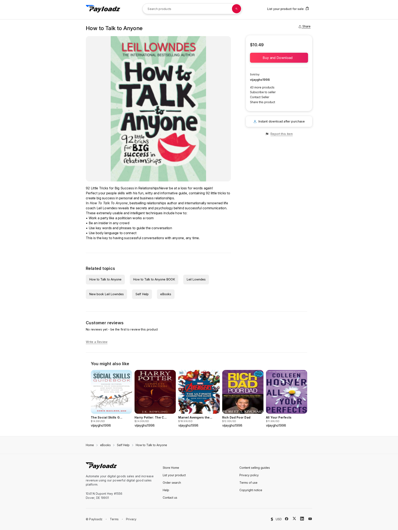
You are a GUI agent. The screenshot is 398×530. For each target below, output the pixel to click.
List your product (174, 475)
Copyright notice (250, 490)
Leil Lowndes (196, 279)
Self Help (142, 294)
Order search (172, 482)
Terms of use (248, 482)
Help (166, 490)
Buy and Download (279, 58)
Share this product (262, 102)
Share (306, 26)
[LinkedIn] (302, 518)
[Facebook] (287, 519)
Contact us (170, 497)
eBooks (165, 294)
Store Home (171, 467)
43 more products (262, 87)
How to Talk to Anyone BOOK (154, 279)
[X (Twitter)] (294, 518)
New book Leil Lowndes (106, 294)
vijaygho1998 (260, 79)
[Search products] (236, 8)
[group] (111, 399)
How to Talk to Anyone (105, 279)
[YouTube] (310, 519)
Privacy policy (249, 475)
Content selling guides (254, 467)
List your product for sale (285, 9)
